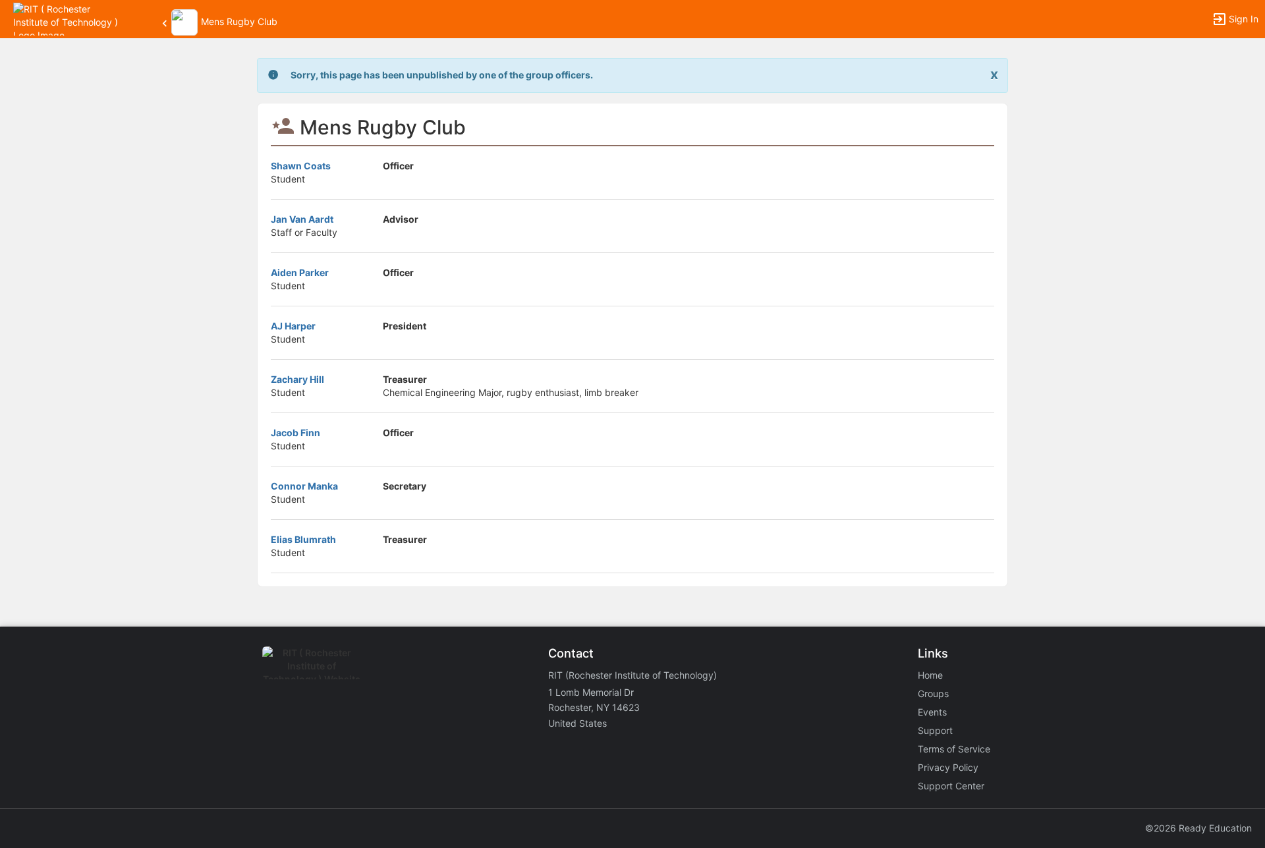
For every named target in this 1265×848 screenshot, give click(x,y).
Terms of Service (954, 748)
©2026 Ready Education (1198, 828)
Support (935, 730)
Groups (933, 693)
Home (930, 675)
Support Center (951, 785)
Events (932, 712)
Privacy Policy (948, 767)
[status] (442, 75)
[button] (67, 18)
